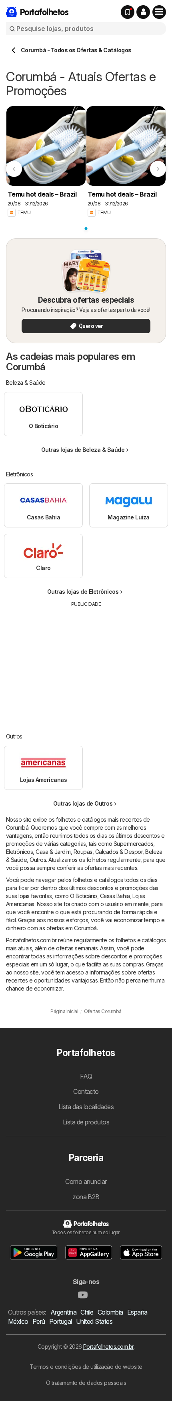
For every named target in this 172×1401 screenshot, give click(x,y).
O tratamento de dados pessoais (86, 1382)
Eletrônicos (19, 851)
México (18, 1321)
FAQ (86, 1076)
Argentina (63, 1312)
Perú (38, 1321)
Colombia (110, 1312)
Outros (38, 859)
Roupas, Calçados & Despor (108, 851)
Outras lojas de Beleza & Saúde (83, 449)
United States (94, 1321)
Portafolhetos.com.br (108, 1346)
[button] (143, 12)
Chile (86, 1312)
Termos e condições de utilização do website (86, 1366)
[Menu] (159, 12)
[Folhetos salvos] (127, 12)
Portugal (60, 1321)
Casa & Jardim (53, 851)
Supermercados (133, 843)
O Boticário (83, 895)
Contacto (86, 1091)
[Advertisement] (86, 664)
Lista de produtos (86, 1122)
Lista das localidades (86, 1107)
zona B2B (86, 1197)
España (137, 1312)
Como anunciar (85, 1181)
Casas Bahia (115, 895)
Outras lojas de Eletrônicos (82, 591)
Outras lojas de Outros (83, 803)
